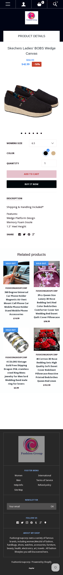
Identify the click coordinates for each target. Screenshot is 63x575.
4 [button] (33, 133)
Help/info (18, 485)
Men (18, 480)
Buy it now (31, 184)
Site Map (18, 490)
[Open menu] (8, 4)
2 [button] (25, 133)
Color (10, 153)
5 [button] (37, 133)
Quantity (13, 163)
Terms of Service (44, 480)
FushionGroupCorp (16, 288)
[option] (31, 99)
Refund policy (44, 485)
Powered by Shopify (41, 562)
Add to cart (31, 174)
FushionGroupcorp (47, 291)
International (44, 475)
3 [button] (29, 133)
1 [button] (21, 133)
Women (18, 475)
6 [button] (41, 133)
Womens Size (14, 143)
